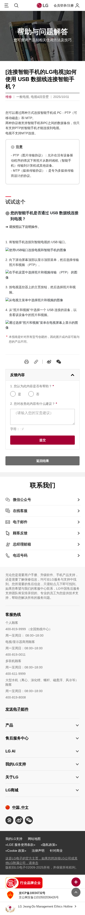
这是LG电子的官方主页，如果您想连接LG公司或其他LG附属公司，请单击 (41, 860)
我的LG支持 (13, 839)
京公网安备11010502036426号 (39, 895)
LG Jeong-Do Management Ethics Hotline (45, 906)
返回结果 (42, 461)
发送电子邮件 (17, 709)
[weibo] (49, 361)
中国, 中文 (20, 807)
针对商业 (56, 850)
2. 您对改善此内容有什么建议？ (33, 403)
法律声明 (38, 850)
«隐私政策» (49, 844)
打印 (26, 361)
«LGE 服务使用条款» (20, 844)
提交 (42, 440)
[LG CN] (58, 361)
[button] (42, 738)
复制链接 (36, 361)
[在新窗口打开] (9, 820)
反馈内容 (17, 375)
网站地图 (34, 839)
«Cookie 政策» (15, 850)
